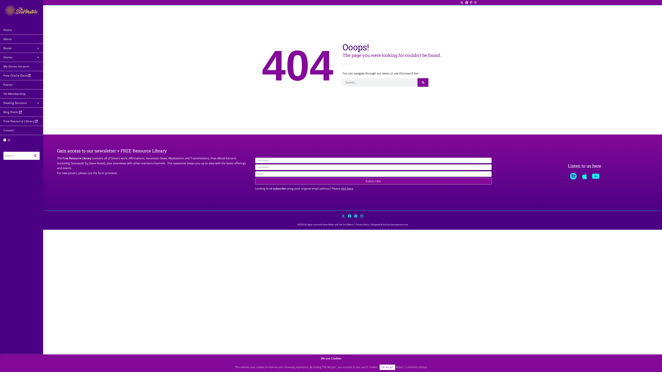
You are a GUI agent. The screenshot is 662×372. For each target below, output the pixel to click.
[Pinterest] (356, 216)
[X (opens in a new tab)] (461, 2)
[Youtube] (595, 176)
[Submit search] (35, 156)
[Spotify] (573, 176)
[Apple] (584, 176)
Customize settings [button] (416, 367)
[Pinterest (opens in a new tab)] (471, 2)
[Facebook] (349, 216)
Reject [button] (399, 367)
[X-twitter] (343, 216)
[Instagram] (362, 216)
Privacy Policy (362, 224)
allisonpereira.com (399, 224)
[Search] (423, 82)
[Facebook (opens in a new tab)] (466, 2)
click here (347, 188)
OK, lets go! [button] (387, 367)
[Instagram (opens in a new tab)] (475, 2)
